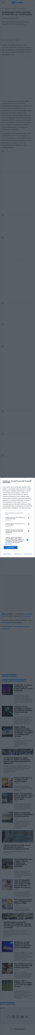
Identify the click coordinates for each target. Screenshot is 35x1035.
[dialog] (17, 517)
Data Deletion (7, 554)
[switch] (28, 518)
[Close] (31, 481)
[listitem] (17, 513)
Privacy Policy (28, 554)
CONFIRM (10, 547)
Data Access (17, 554)
